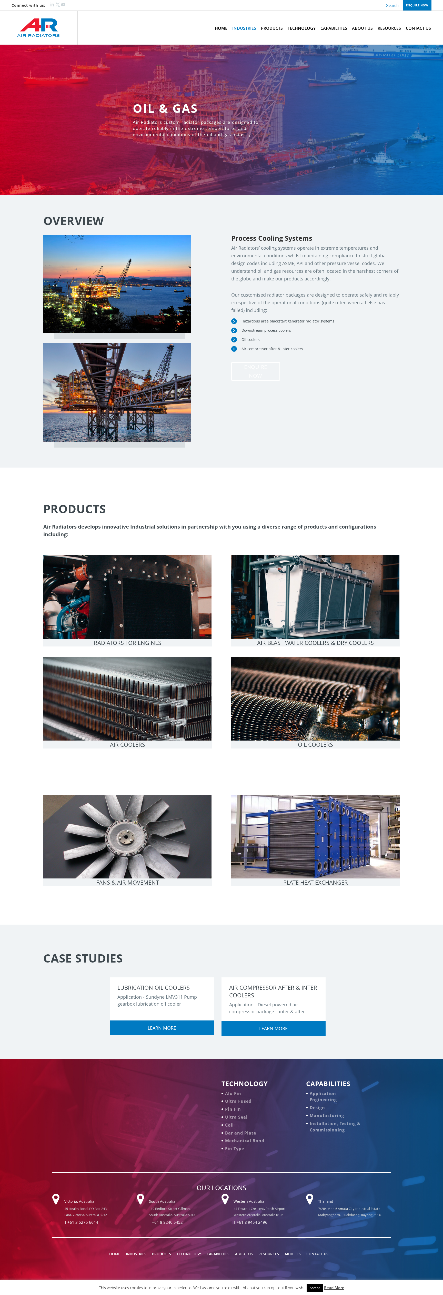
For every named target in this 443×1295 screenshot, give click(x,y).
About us (362, 28)
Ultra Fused (238, 1101)
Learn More (162, 1028)
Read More (334, 1287)
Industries (244, 28)
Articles (293, 1253)
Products (272, 28)
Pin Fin (233, 1109)
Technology (302, 28)
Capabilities (333, 28)
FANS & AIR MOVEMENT (127, 882)
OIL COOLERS (315, 744)
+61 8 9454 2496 (252, 1222)
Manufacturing (327, 1115)
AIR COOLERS (127, 744)
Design (317, 1107)
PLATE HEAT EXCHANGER (315, 882)
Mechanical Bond (244, 1141)
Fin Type (234, 1148)
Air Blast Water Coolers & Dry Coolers (315, 642)
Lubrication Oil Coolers (153, 987)
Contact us (418, 28)
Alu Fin (233, 1093)
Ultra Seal (236, 1117)
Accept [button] (315, 1288)
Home (221, 28)
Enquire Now (417, 5)
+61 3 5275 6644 (82, 1222)
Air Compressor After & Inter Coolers (273, 991)
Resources (389, 28)
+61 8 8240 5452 (167, 1222)
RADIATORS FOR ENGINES (127, 642)
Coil (229, 1125)
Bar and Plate (240, 1133)
